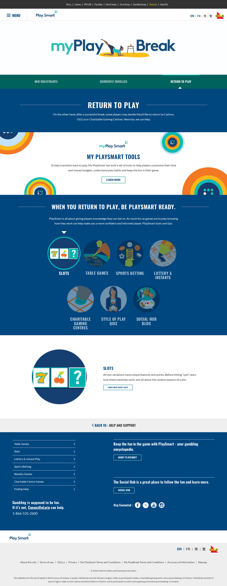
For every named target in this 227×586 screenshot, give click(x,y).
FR (199, 16)
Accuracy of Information (181, 562)
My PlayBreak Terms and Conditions (144, 563)
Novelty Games (23, 474)
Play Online (99, 4)
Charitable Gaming (139, 4)
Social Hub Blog (146, 321)
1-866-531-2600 (25, 513)
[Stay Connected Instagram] (161, 504)
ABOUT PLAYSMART (127, 457)
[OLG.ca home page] (213, 549)
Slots (64, 273)
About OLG (164, 4)
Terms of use (47, 562)
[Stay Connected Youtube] (153, 504)
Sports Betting (130, 273)
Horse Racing (125, 4)
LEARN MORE (116, 180)
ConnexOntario (39, 507)
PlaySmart (153, 4)
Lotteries (77, 4)
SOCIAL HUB (124, 490)
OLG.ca (68, 4)
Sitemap (202, 562)
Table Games (97, 273)
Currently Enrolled (113, 81)
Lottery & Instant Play (27, 459)
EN (192, 16)
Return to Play (181, 81)
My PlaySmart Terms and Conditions (100, 563)
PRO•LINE (87, 4)
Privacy (73, 563)
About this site (28, 562)
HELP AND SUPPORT (115, 425)
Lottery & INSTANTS (163, 275)
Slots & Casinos (111, 4)
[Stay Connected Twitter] (146, 504)
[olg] (219, 16)
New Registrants (46, 81)
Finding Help (21, 489)
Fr (188, 549)
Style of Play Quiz (113, 321)
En (179, 549)
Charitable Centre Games (29, 481)
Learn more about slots (118, 387)
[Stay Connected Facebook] (138, 504)
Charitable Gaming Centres (80, 323)
